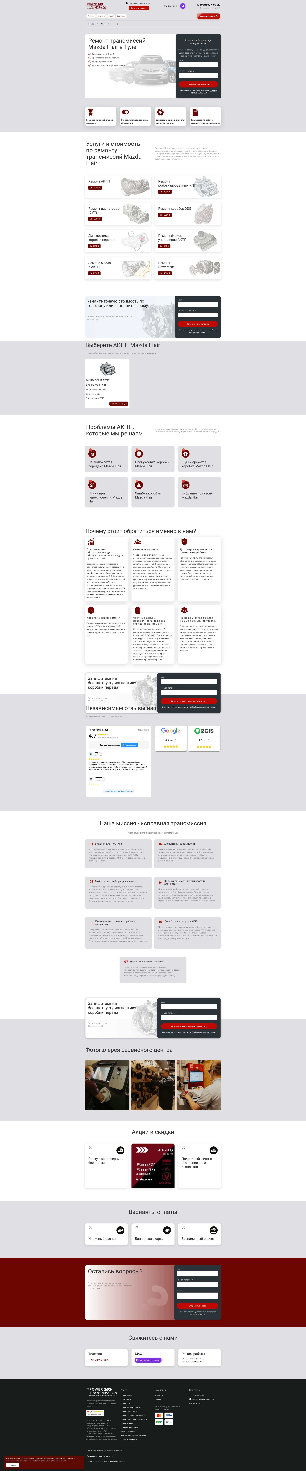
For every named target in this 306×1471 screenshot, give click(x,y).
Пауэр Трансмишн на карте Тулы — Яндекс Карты (118, 796)
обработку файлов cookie (45, 1459)
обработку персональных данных (203, 91)
